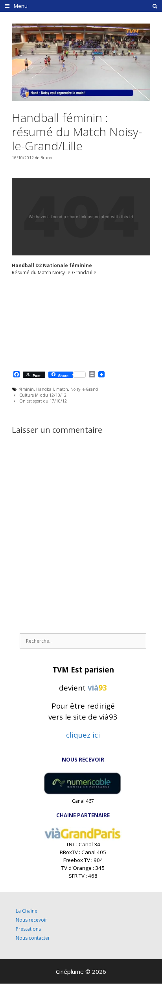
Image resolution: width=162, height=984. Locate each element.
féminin (26, 389)
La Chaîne (26, 910)
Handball (45, 389)
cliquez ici (83, 735)
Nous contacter (33, 938)
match (62, 389)
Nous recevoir (31, 920)
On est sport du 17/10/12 (43, 401)
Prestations (28, 929)
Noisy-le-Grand (84, 389)
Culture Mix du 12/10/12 (42, 395)
